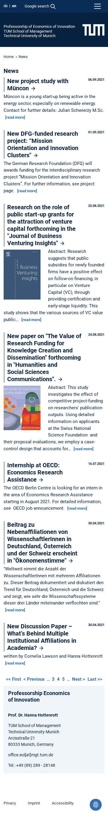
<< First (14, 679)
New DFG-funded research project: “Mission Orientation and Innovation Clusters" (42, 144)
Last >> (95, 679)
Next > (79, 679)
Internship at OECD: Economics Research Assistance (35, 472)
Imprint (34, 803)
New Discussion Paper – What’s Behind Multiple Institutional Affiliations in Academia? (41, 637)
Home (9, 57)
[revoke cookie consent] (96, 805)
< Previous (34, 679)
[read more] (15, 117)
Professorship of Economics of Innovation (39, 26)
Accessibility (63, 803)
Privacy (10, 803)
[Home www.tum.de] (93, 29)
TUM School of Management (28, 31)
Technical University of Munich (30, 35)
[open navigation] (97, 6)
